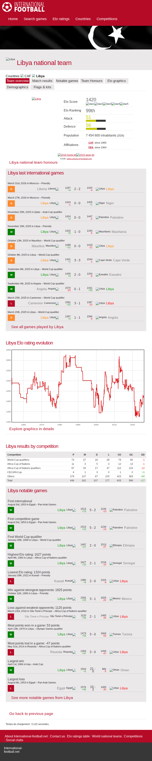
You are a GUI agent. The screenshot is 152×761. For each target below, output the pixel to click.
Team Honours (92, 81)
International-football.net (13, 749)
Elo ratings (61, 19)
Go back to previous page (31, 714)
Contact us (57, 736)
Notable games (67, 81)
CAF (28, 76)
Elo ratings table (78, 736)
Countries (83, 19)
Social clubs (14, 740)
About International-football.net (26, 736)
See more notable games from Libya (42, 698)
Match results (42, 81)
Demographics (17, 87)
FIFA (90, 147)
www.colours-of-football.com (79, 159)
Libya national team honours (33, 162)
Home (13, 19)
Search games (35, 19)
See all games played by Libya (37, 327)
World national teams (107, 736)
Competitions (107, 19)
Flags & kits (42, 87)
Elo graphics (116, 81)
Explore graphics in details (31, 429)
